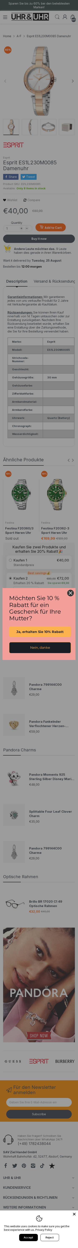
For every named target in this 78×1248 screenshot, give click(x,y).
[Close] (74, 1214)
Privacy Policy (43, 1230)
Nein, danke (40, 648)
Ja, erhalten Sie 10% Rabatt (40, 632)
